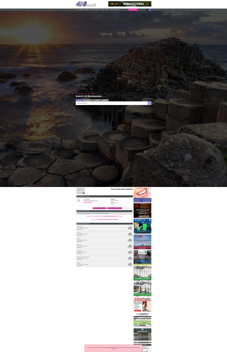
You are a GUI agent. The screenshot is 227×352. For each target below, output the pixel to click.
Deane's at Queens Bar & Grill (83, 257)
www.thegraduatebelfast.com (91, 200)
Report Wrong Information (100, 208)
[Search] (149, 103)
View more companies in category (105, 216)
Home (77, 9)
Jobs (93, 9)
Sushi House (79, 244)
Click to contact (88, 202)
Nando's (78, 263)
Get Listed (102, 9)
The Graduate (80, 226)
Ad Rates (97, 9)
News (112, 9)
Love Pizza (79, 232)
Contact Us (107, 9)
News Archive (116, 9)
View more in (104, 219)
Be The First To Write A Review (115, 208)
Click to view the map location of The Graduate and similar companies (93, 213)
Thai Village (79, 250)
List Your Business (133, 9)
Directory (82, 9)
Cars (90, 9)
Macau (78, 238)
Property (86, 9)
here (134, 347)
